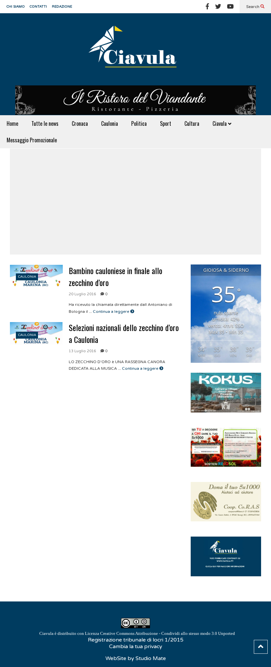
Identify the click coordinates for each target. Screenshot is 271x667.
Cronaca (80, 123)
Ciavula (220, 123)
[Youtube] (230, 6)
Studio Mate (151, 658)
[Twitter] (218, 6)
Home (12, 123)
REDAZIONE (62, 7)
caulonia (27, 277)
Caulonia (109, 123)
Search (253, 6)
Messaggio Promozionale (32, 140)
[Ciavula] (135, 49)
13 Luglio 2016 (82, 351)
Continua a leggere (111, 311)
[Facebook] (207, 6)
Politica (139, 123)
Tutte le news (44, 123)
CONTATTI (38, 7)
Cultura (191, 123)
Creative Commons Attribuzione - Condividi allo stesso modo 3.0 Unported (167, 633)
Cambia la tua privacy (135, 646)
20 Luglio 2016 (82, 294)
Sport (165, 123)
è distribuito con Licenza (137, 633)
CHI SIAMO (16, 7)
